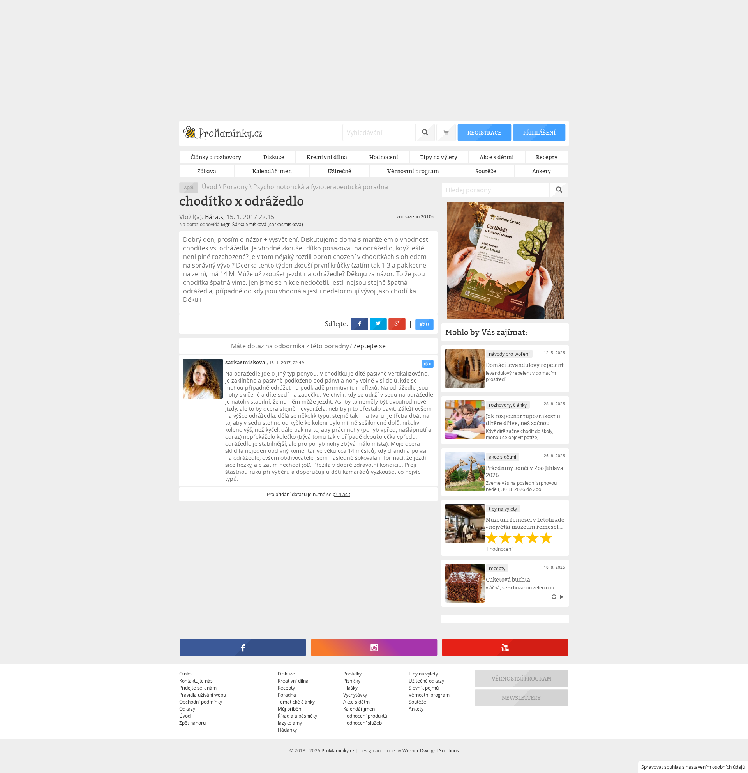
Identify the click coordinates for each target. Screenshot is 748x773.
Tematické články (296, 702)
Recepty (286, 687)
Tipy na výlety (423, 673)
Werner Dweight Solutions (430, 750)
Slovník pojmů (424, 687)
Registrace (484, 132)
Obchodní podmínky (200, 702)
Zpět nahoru (192, 723)
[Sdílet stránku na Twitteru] (378, 324)
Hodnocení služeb (362, 723)
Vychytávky (355, 694)
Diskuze (286, 673)
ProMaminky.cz (338, 750)
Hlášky (350, 687)
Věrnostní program (429, 694)
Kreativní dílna (293, 680)
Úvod (209, 187)
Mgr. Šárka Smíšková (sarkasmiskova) (262, 224)
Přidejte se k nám (198, 687)
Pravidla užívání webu (202, 694)
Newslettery (521, 697)
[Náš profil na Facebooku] (243, 647)
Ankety (416, 709)
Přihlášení (539, 132)
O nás (185, 673)
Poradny (235, 187)
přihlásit (341, 494)
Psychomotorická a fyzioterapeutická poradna (320, 187)
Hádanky (287, 730)
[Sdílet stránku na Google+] (397, 324)
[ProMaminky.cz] (226, 133)
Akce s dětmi (357, 702)
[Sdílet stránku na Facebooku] (360, 324)
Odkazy (187, 709)
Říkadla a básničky (297, 716)
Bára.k (214, 217)
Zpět (189, 187)
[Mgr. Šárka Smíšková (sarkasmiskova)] (203, 379)
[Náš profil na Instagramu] (374, 647)
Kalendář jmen (359, 709)
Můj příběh (289, 709)
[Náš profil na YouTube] (505, 647)
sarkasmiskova (245, 362)
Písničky (351, 680)
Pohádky (352, 673)
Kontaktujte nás (196, 680)
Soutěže (417, 702)
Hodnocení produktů (365, 716)
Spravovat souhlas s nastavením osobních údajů (693, 767)
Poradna (287, 694)
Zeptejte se (369, 346)
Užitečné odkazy (426, 680)
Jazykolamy (290, 723)
